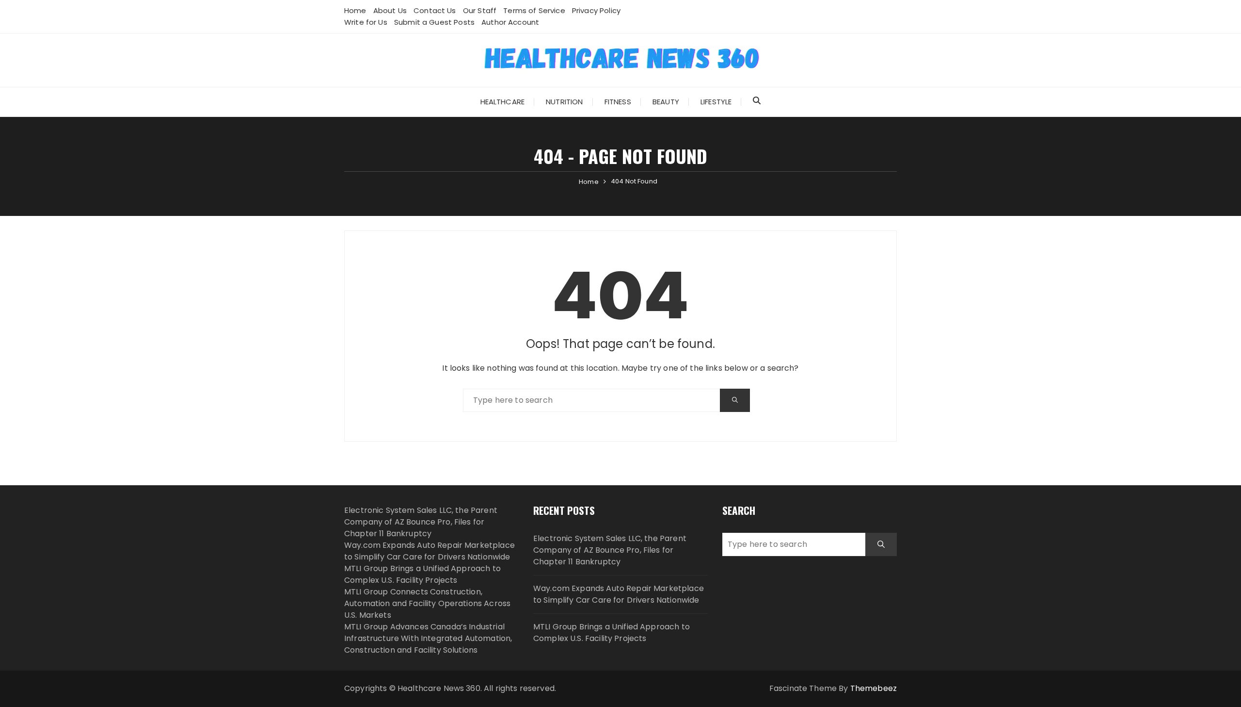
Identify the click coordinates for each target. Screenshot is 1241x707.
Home (355, 10)
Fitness (618, 102)
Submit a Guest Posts (434, 22)
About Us (390, 10)
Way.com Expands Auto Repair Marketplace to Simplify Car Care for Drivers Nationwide (429, 551)
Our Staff (479, 10)
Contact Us (435, 10)
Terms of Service (534, 10)
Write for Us (365, 22)
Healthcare (502, 102)
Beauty (665, 102)
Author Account (510, 22)
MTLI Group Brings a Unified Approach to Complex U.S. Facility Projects (422, 574)
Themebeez (873, 688)
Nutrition (564, 102)
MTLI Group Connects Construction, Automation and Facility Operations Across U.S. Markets (427, 603)
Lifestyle (716, 102)
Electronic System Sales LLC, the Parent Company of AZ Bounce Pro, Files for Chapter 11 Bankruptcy (420, 522)
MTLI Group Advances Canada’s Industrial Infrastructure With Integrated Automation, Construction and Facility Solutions (428, 638)
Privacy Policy (596, 10)
